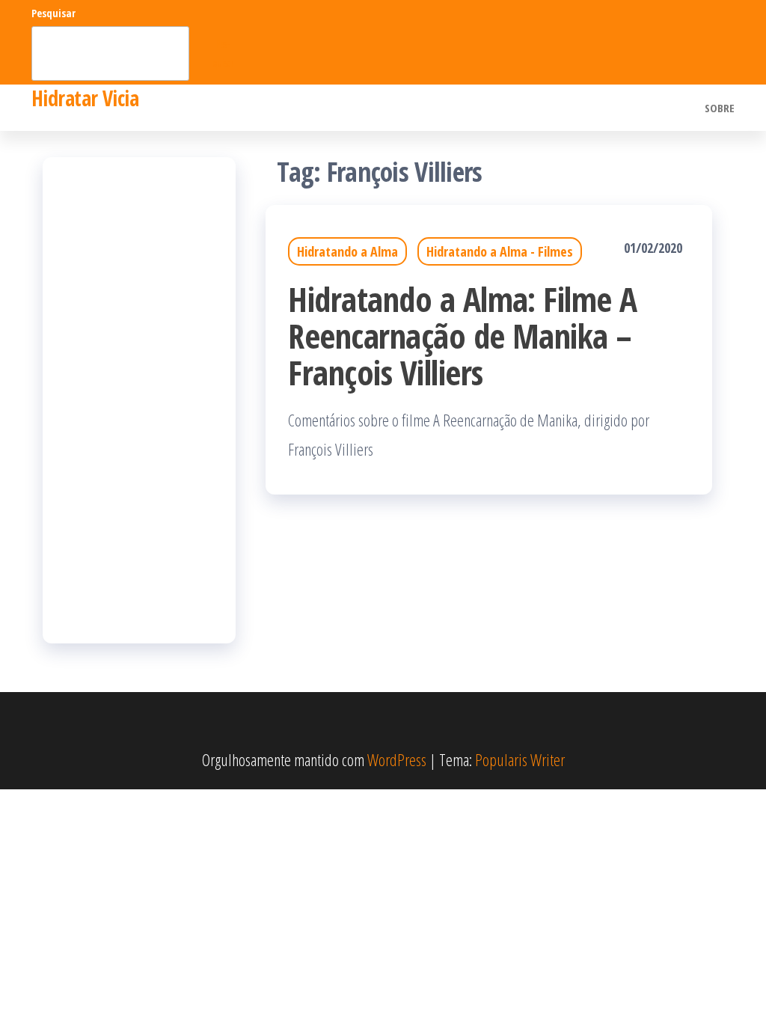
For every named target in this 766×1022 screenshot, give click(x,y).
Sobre (720, 107)
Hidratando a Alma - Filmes (499, 251)
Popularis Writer (520, 759)
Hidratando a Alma (347, 251)
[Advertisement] (139, 400)
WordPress (396, 759)
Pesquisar (53, 13)
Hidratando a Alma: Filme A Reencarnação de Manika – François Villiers (462, 335)
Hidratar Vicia (84, 98)
